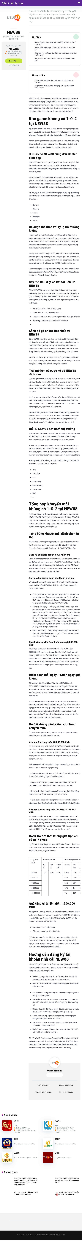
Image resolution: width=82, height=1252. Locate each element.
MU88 (16, 1121)
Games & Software (66, 1085)
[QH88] (7, 1148)
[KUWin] (48, 1130)
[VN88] (48, 1162)
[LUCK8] (7, 1162)
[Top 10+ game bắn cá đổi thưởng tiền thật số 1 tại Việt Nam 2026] (12, 3)
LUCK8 (16, 1153)
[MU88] (7, 1130)
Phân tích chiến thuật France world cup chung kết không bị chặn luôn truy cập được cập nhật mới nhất (25, 1181)
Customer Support (66, 1092)
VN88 (57, 1153)
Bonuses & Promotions (43, 1092)
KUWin (57, 1121)
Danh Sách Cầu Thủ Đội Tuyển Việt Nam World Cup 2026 (67, 1193)
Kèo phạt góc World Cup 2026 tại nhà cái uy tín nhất (25, 1193)
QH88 (16, 1139)
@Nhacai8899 (60, 1234)
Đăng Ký (12, 61)
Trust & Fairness (43, 1085)
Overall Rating (54, 1070)
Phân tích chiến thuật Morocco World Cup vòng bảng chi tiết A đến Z (67, 1180)
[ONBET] (48, 1148)
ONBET (58, 1139)
